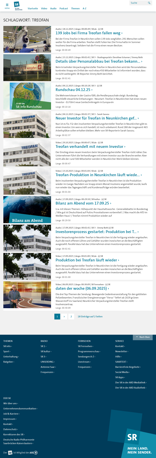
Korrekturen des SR (13, 434)
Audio (53, 8)
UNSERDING (47, 361)
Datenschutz (10, 429)
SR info (7, 346)
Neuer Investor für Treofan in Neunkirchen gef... (96, 118)
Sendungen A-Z (86, 356)
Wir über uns (10, 403)
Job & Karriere (10, 413)
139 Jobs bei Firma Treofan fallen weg (88, 33)
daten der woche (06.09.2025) (81, 288)
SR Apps (119, 377)
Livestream (84, 361)
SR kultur (45, 351)
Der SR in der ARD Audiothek (130, 387)
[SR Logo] (18, 5)
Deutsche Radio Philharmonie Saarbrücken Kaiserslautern (18, 441)
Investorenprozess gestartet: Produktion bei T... (96, 231)
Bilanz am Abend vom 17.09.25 (82, 203)
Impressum (9, 419)
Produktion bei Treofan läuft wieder (86, 260)
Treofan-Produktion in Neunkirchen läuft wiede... (98, 174)
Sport (6, 351)
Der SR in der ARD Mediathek (130, 382)
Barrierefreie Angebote (127, 367)
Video (44, 8)
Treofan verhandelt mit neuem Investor (89, 146)
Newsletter (121, 351)
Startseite (33, 8)
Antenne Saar (48, 367)
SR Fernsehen (85, 346)
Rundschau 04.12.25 (73, 89)
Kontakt (119, 346)
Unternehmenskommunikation (19, 408)
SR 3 (43, 356)
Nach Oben (145, 337)
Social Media (121, 372)
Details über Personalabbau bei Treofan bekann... (98, 61)
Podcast (64, 8)
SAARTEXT (120, 361)
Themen (75, 8)
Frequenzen (47, 372)
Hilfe (117, 356)
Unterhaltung (10, 356)
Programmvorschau (88, 351)
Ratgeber (8, 361)
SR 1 (43, 346)
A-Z (84, 8)
